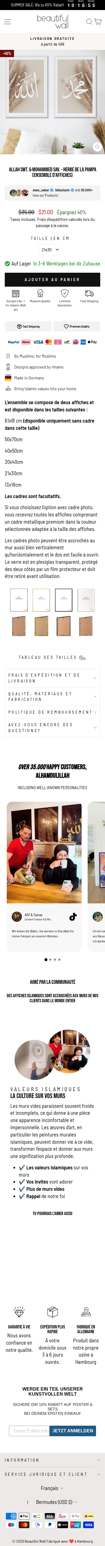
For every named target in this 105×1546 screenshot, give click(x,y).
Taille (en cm (50, 238)
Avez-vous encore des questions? (40, 727)
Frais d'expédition (52, 219)
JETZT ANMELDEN (72, 1430)
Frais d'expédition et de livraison (44, 677)
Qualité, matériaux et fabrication (40, 696)
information (22, 1459)
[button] (45, 959)
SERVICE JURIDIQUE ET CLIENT (46, 1474)
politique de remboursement (50, 712)
